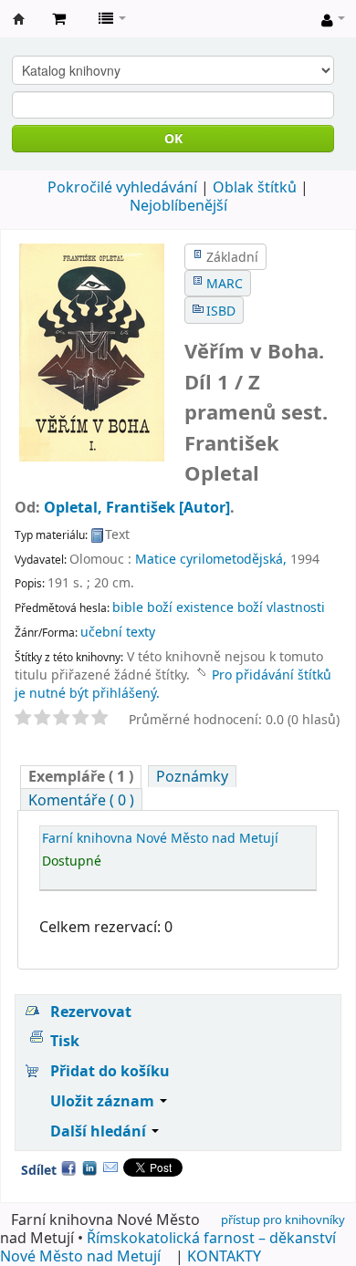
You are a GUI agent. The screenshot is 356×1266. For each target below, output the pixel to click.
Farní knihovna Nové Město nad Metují (19, 19)
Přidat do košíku (110, 1071)
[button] (58, 18)
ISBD (221, 310)
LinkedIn (89, 1167)
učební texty (117, 631)
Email (110, 1167)
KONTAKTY (224, 1256)
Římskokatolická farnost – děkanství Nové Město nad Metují (168, 1247)
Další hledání (100, 1131)
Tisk (64, 1041)
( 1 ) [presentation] (80, 776)
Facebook (68, 1167)
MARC (224, 283)
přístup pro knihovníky (283, 1219)
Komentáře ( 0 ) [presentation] (81, 800)
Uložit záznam (104, 1101)
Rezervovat (90, 1011)
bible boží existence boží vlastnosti (218, 607)
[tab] (80, 776)
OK (173, 138)
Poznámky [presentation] (192, 776)
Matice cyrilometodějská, (211, 558)
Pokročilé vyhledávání (122, 187)
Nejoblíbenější (178, 205)
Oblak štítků (255, 187)
